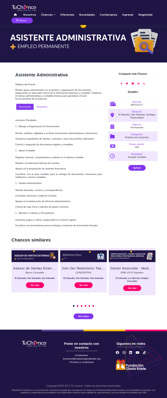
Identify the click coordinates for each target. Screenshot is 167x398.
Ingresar (128, 14)
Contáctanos (108, 14)
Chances (47, 14)
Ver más (35, 285)
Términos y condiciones (81, 362)
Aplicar (137, 167)
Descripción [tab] (25, 106)
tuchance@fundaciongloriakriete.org (81, 358)
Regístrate (145, 14)
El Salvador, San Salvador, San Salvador (35, 278)
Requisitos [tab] (42, 106)
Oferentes (67, 14)
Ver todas (83, 316)
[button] (74, 306)
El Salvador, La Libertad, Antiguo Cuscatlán (132, 279)
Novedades (87, 14)
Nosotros (29, 14)
